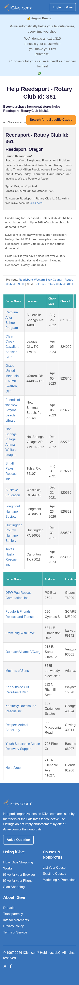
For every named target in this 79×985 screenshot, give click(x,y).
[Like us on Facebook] (11, 966)
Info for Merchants (16, 920)
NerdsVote (13, 767)
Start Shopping (14, 887)
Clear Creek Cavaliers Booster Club (12, 347)
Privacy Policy (13, 926)
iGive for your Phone (18, 880)
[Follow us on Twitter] (4, 966)
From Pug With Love (20, 633)
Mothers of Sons (17, 670)
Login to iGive (63, 7)
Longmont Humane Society (12, 511)
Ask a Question (18, 839)
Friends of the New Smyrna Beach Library (12, 410)
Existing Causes (54, 873)
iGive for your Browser (19, 874)
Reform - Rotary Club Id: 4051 (53, 284)
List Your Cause (54, 867)
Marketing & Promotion (59, 880)
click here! (36, 202)
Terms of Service (15, 932)
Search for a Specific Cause (51, 119)
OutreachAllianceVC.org (23, 652)
